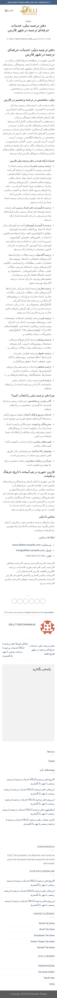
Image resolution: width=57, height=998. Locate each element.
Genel (28, 21)
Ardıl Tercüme (47, 929)
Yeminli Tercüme (46, 947)
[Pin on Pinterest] (19, 601)
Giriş (52, 983)
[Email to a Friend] (25, 601)
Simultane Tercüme (44, 935)
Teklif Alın (49, 977)
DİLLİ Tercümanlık (19, 39)
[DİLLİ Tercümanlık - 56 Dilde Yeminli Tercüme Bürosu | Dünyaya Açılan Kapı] (28, 10)
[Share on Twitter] (31, 601)
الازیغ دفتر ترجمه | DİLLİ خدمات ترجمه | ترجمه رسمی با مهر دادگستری (31, 781)
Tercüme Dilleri (46, 971)
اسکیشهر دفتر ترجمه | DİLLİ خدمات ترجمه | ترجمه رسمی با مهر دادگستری (28, 811)
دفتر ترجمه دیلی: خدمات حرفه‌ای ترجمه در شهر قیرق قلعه (42, 649)
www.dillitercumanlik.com (26, 544)
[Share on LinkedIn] (14, 601)
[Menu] (53, 10)
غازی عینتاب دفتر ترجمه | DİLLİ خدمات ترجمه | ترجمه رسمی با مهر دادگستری (30, 821)
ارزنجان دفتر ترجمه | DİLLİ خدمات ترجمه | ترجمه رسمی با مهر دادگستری (29, 791)
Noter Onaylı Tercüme (42, 941)
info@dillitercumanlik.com (30, 550)
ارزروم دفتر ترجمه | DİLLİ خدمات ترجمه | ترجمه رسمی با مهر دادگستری (30, 801)
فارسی (10, 10)
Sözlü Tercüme (47, 923)
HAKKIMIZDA (46, 965)
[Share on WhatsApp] (42, 601)
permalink (49, 612)
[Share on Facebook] (37, 601)
